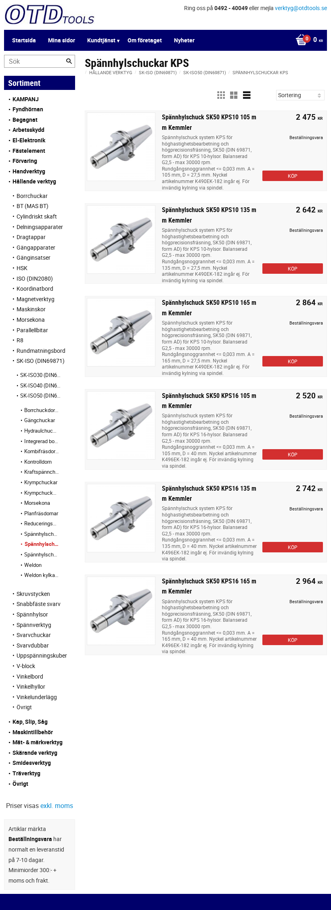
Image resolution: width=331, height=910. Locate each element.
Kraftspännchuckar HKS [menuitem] (41, 471)
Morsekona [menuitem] (31, 319)
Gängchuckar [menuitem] (39, 420)
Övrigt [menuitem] (24, 707)
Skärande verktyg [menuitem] (35, 752)
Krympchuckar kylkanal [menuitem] (41, 492)
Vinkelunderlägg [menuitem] (37, 697)
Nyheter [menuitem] (184, 40)
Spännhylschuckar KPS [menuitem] (42, 544)
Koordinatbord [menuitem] (35, 288)
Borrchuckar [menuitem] (32, 196)
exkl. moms (56, 805)
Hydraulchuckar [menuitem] (41, 430)
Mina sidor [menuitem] (61, 40)
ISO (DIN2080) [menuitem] (35, 278)
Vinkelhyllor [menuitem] (31, 686)
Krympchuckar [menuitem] (40, 482)
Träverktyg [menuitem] (26, 773)
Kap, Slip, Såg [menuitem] (30, 721)
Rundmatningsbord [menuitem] (41, 350)
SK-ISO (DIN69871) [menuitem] (41, 360)
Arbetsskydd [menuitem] (28, 129)
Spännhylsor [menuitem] (32, 614)
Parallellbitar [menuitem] (32, 330)
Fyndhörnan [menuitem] (28, 109)
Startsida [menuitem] (24, 40)
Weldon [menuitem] (33, 564)
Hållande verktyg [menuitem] (34, 181)
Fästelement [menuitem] (29, 150)
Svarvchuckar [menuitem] (34, 635)
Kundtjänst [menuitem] (101, 40)
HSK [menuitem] (22, 268)
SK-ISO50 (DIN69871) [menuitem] (41, 395)
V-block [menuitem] (26, 666)
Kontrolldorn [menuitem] (38, 461)
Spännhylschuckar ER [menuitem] (41, 533)
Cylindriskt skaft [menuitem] (37, 216)
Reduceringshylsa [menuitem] (41, 523)
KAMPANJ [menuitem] (26, 99)
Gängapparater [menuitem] (36, 247)
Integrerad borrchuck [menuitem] (41, 441)
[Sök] (69, 61)
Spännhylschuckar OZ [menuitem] (41, 554)
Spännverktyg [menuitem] (34, 625)
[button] (221, 95)
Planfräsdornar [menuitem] (41, 513)
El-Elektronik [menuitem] (29, 140)
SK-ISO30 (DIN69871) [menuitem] (41, 375)
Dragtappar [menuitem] (31, 237)
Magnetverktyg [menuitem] (35, 299)
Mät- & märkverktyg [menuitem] (38, 742)
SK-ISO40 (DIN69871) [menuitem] (41, 385)
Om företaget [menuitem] (145, 40)
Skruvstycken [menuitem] (33, 594)
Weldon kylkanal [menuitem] (41, 575)
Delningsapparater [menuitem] (40, 227)
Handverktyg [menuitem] (29, 171)
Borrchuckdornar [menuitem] (41, 410)
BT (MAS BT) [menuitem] (32, 206)
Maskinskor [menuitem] (31, 309)
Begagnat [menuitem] (25, 119)
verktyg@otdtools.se (301, 8)
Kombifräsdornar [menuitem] (41, 451)
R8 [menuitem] (20, 340)
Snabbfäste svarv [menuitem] (39, 604)
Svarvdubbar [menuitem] (33, 645)
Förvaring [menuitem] (25, 161)
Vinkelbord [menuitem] (30, 676)
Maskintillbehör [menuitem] (33, 732)
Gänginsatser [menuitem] (33, 257)
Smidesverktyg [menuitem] (32, 762)
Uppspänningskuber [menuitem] (42, 655)
